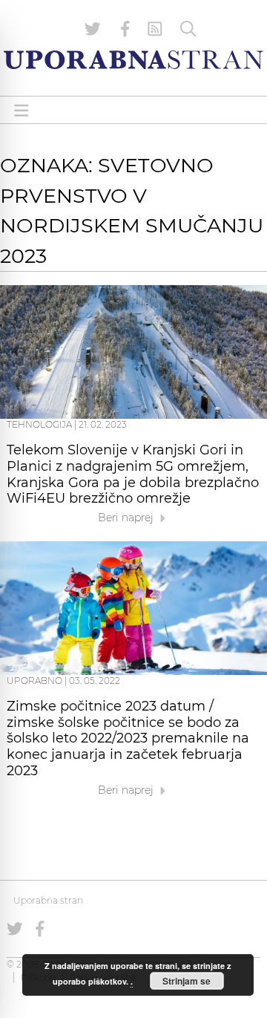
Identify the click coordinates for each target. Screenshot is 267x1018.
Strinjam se (186, 981)
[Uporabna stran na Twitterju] (93, 29)
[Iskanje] (188, 29)
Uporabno (34, 680)
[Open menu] (21, 110)
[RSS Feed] (155, 29)
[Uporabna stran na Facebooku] (125, 29)
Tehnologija (39, 424)
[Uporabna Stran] (133, 59)
